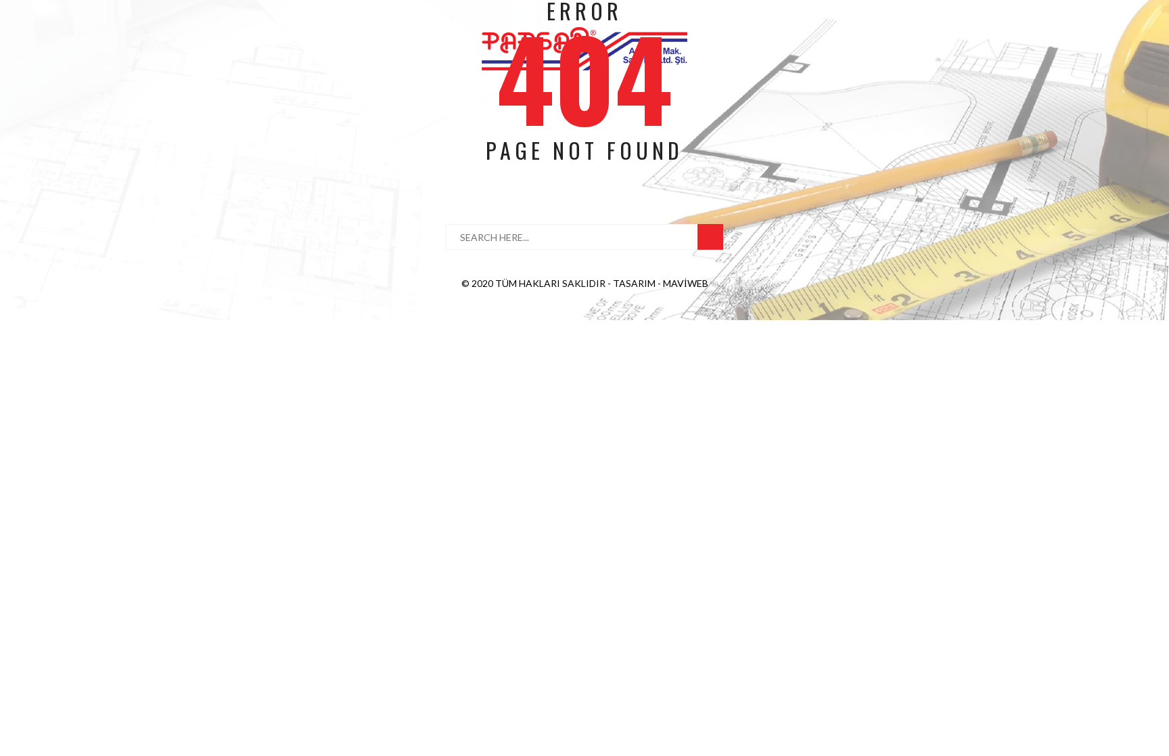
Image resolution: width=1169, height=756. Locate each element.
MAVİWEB (685, 283)
